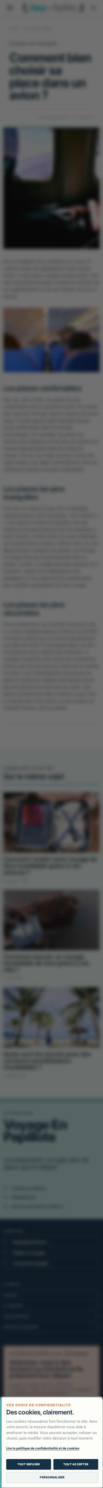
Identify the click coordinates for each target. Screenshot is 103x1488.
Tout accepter (75, 1464)
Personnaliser (52, 1477)
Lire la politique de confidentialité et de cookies (42, 1448)
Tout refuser (28, 1464)
